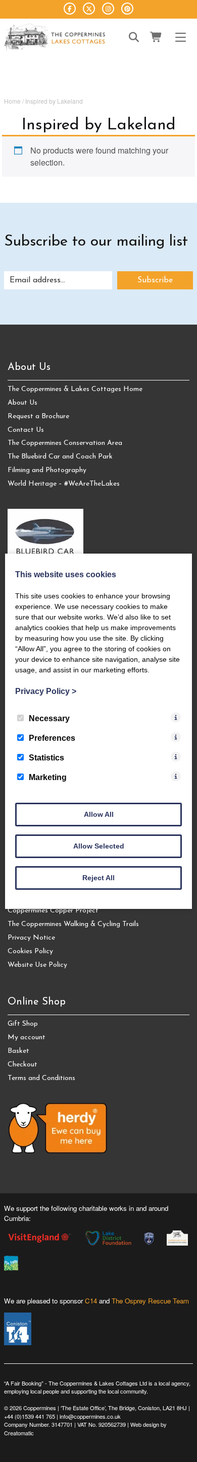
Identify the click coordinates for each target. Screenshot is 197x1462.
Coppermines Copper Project (53, 910)
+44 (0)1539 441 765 (29, 1416)
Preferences (52, 738)
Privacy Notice (31, 938)
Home (12, 101)
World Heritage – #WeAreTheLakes (64, 484)
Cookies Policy (30, 951)
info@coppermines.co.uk (90, 1416)
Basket (18, 1051)
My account (26, 1037)
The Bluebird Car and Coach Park (60, 456)
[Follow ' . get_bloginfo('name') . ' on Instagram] (108, 9)
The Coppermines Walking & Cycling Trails (73, 924)
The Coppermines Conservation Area (65, 443)
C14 (91, 1300)
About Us (22, 403)
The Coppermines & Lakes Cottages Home (75, 389)
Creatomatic (19, 1433)
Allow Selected (98, 846)
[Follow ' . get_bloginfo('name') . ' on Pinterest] (127, 9)
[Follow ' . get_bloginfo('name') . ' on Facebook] (69, 9)
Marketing (48, 777)
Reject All (98, 878)
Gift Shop (23, 1024)
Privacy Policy (45, 691)
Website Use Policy (37, 965)
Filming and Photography (47, 470)
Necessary (49, 718)
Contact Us (26, 430)
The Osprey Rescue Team (150, 1300)
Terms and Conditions (41, 1078)
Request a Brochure (38, 416)
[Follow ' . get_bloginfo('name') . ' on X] (88, 9)
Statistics (46, 757)
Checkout (22, 1064)
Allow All (99, 814)
